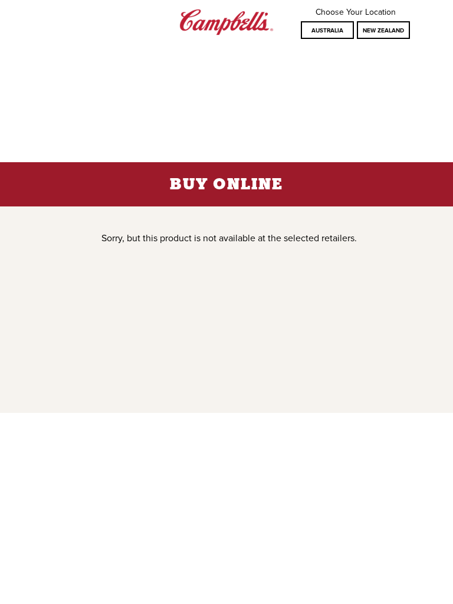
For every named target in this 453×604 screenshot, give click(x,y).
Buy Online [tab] (226, 185)
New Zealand (383, 30)
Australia (327, 30)
